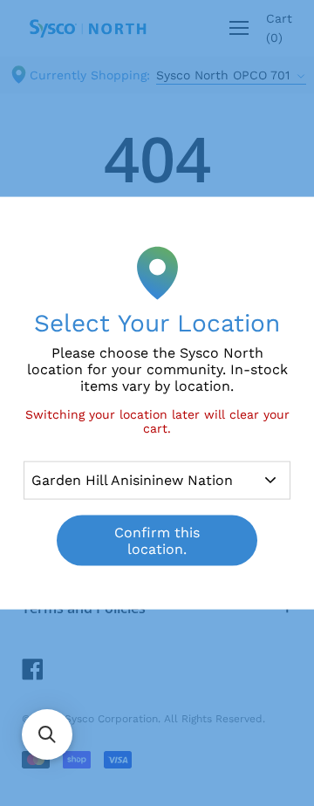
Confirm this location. (157, 540)
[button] (47, 734)
